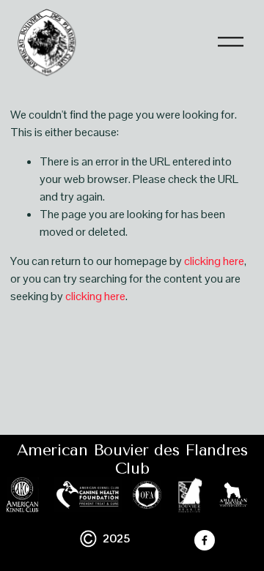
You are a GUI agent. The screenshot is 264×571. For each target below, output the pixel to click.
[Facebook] (204, 540)
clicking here (214, 261)
